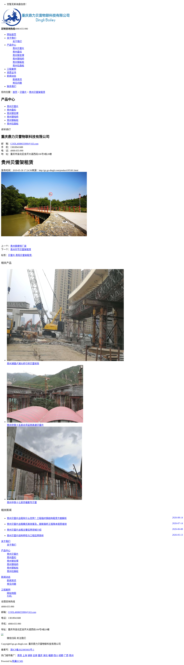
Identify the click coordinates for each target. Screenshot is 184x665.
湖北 (45, 655)
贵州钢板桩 (18, 62)
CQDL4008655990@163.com (24, 143)
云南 (35, 655)
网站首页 (11, 34)
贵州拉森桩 (18, 65)
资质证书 (11, 72)
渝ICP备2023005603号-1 (22, 649)
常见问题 (17, 83)
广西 (66, 655)
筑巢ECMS (17, 661)
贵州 (71, 655)
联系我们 (11, 86)
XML (9, 596)
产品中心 (11, 45)
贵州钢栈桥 (18, 58)
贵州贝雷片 (18, 48)
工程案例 (11, 69)
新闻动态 (11, 76)
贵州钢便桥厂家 (18, 246)
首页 (15, 92)
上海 (24, 655)
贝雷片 (23, 92)
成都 (61, 655)
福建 (50, 655)
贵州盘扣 (17, 52)
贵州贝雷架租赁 (37, 92)
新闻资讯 (17, 79)
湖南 (30, 655)
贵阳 (19, 655)
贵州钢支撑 (18, 55)
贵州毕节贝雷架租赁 (20, 249)
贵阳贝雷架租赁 (24, 255)
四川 (55, 655)
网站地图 (11, 593)
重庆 (40, 655)
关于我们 (11, 38)
